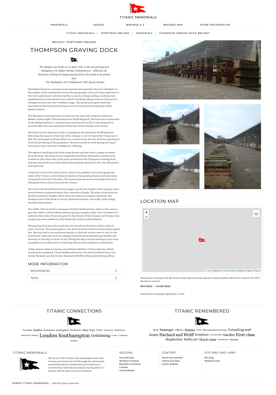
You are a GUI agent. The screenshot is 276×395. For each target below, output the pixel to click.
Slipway (234, 339)
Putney (34, 335)
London (48, 335)
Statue (190, 329)
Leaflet (209, 270)
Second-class (216, 334)
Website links (212, 360)
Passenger (167, 329)
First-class (245, 334)
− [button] (147, 217)
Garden (229, 334)
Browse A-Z (135, 24)
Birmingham (49, 329)
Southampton (74, 335)
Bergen (74, 340)
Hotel (198, 329)
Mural (155, 329)
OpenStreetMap (229, 270)
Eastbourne (119, 329)
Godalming (100, 335)
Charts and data (171, 360)
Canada (123, 367)
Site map (209, 357)
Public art (191, 339)
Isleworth (25, 335)
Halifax (37, 330)
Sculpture (202, 334)
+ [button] (147, 212)
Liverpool (62, 330)
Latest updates (170, 363)
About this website (172, 357)
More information (215, 24)
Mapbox (258, 270)
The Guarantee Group (215, 329)
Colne (114, 335)
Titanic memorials (138, 17)
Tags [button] (34, 277)
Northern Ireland (115, 33)
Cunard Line (223, 339)
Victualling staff (239, 329)
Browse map (173, 24)
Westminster (75, 329)
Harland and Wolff (176, 334)
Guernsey (108, 329)
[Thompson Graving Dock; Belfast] (202, 69)
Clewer (99, 329)
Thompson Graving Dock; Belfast (184, 33)
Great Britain (126, 357)
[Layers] (256, 213)
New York (89, 330)
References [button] (40, 270)
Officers (179, 329)
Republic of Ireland (130, 363)
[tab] (74, 271)
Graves (98, 24)
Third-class (207, 339)
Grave (153, 334)
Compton (122, 335)
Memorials (59, 24)
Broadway (27, 329)
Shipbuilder (174, 339)
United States (126, 370)
